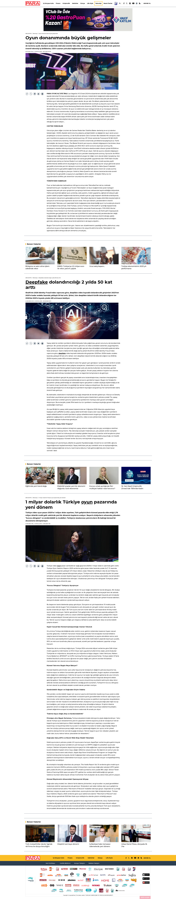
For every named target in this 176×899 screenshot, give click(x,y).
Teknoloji (98, 3)
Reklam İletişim (94, 863)
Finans (58, 3)
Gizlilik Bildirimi (65, 863)
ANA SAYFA (28, 33)
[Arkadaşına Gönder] (38, 93)
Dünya (82, 3)
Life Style (90, 3)
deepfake (62, 353)
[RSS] (139, 3)
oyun (87, 502)
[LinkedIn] (136, 3)
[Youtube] (133, 3)
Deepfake (36, 282)
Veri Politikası (50, 863)
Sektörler (75, 3)
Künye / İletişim (79, 863)
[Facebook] (123, 3)
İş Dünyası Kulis (48, 3)
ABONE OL (147, 3)
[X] (127, 3)
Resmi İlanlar (108, 3)
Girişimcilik (66, 3)
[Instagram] (130, 3)
